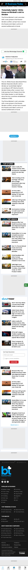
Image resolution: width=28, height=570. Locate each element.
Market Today (6, 489)
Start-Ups (5, 498)
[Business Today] (14, 4)
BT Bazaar (24, 0)
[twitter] (8, 482)
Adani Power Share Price (20, 509)
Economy (17, 489)
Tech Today (6, 491)
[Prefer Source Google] (5, 61)
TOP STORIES (8, 164)
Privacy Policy (17, 545)
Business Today (17, 0)
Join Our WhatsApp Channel (13, 51)
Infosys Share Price (7, 533)
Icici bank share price (7, 535)
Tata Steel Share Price (20, 512)
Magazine (17, 496)
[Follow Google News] (14, 61)
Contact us (16, 542)
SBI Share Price (19, 533)
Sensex (4, 519)
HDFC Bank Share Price (7, 512)
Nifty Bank (5, 521)
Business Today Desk (12, 56)
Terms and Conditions (6, 547)
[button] (25, 568)
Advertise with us (5, 545)
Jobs (4, 502)
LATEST (6, 368)
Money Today (18, 491)
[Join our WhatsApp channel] (25, 286)
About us (3, 542)
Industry (5, 500)
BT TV (16, 498)
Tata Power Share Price (7, 537)
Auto (16, 500)
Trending (5, 496)
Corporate (5, 493)
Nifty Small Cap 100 (20, 521)
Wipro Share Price (19, 535)
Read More (13, 136)
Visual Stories (18, 493)
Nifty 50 (17, 519)
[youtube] (5, 482)
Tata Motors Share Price (7, 509)
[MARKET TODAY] (8, 299)
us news (15, 6)
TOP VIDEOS (12, 219)
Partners (16, 547)
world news (10, 6)
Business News (4, 6)
